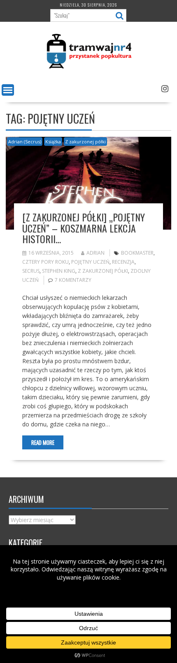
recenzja (123, 261)
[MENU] (8, 90)
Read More (42, 442)
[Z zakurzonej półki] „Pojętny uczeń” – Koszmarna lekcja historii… (83, 227)
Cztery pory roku (45, 261)
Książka (53, 141)
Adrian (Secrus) (24, 141)
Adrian (95, 252)
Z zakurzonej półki (85, 141)
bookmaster (137, 252)
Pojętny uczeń (90, 261)
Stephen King (58, 270)
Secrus (31, 270)
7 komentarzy (73, 279)
